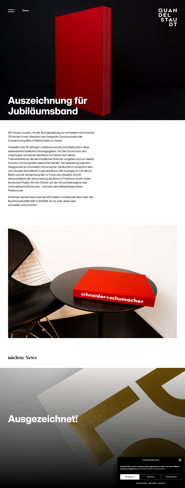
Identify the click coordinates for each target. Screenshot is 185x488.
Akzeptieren (130, 477)
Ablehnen (151, 477)
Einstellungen (171, 477)
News (25, 11)
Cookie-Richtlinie (141, 483)
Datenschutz (152, 483)
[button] (180, 460)
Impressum (161, 483)
